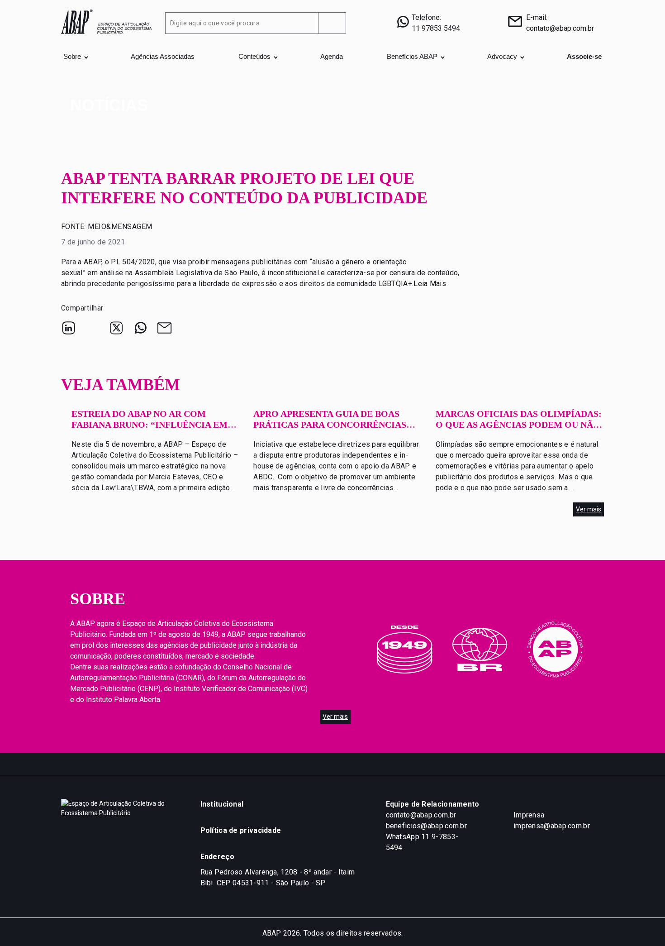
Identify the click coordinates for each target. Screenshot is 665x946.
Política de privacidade (240, 830)
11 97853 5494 (436, 28)
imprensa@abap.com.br (551, 826)
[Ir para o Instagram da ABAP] (307, 764)
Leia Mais (429, 283)
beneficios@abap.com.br (426, 826)
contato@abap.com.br (560, 28)
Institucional (222, 804)
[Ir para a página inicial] (106, 20)
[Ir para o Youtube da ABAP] (380, 764)
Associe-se (584, 56)
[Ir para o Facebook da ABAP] (344, 764)
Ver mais (588, 509)
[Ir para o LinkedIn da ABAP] (271, 764)
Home (79, 85)
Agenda (331, 56)
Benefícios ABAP (412, 56)
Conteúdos (254, 56)
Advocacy (502, 56)
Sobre (72, 56)
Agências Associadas (163, 56)
